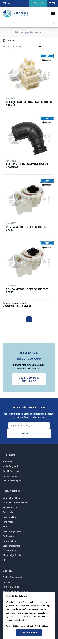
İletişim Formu (10, 476)
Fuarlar (6, 582)
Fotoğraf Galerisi (11, 587)
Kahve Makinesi (10, 541)
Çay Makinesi (9, 550)
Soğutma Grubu (10, 517)
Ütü (4, 560)
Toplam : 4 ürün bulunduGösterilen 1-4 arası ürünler (17, 304)
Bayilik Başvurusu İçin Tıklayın (29, 379)
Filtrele (11, 40)
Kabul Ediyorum (29, 632)
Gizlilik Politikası (41, 626)
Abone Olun (29, 433)
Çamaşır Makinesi (11, 498)
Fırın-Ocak (8, 522)
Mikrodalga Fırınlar (12, 555)
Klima (6, 526)
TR (53, 3)
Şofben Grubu (9, 536)
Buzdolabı (8, 512)
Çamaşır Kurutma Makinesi (16, 503)
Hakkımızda (9, 461)
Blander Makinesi (11, 546)
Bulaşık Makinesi (11, 507)
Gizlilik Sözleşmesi (12, 577)
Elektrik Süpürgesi (12, 531)
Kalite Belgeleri (10, 466)
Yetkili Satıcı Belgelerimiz (15, 591)
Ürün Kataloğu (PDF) (12, 481)
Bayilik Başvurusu (11, 471)
